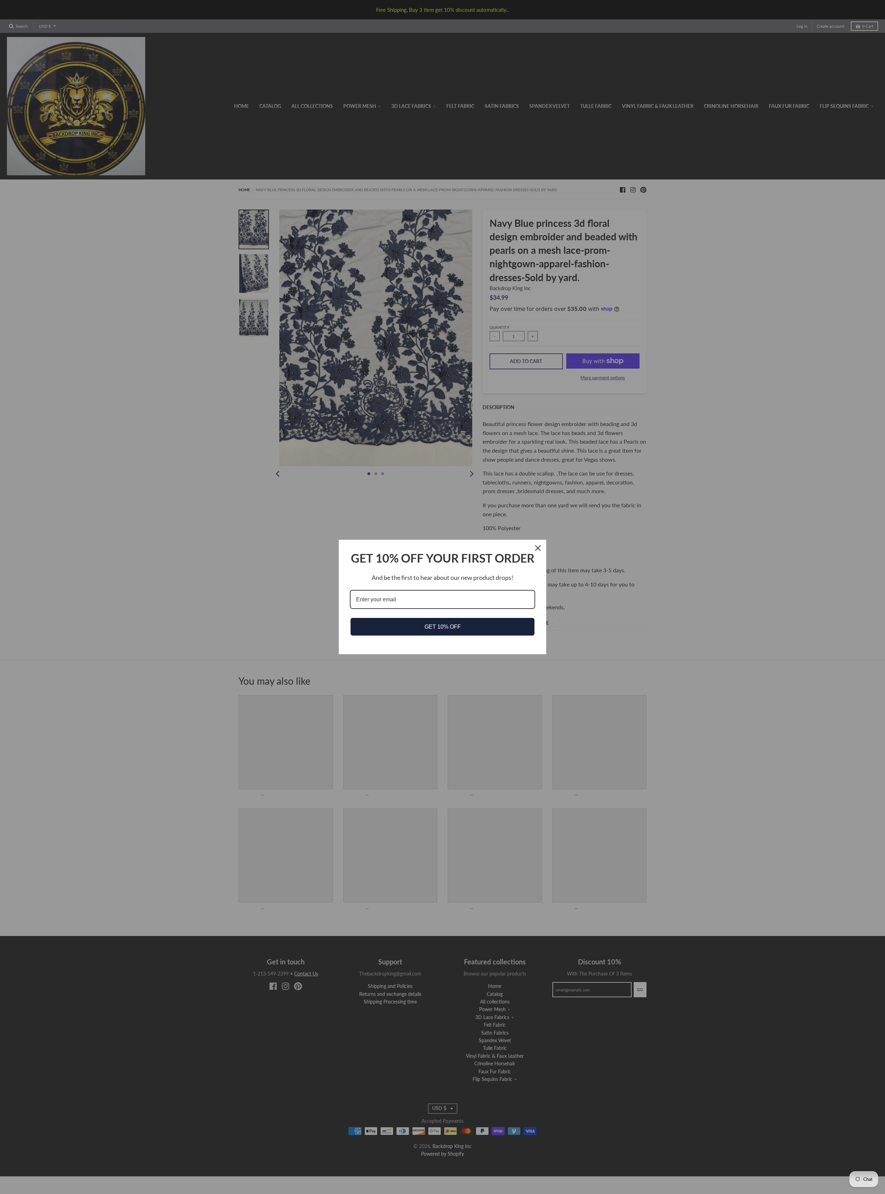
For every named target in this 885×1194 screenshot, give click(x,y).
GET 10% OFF (443, 627)
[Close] (538, 548)
